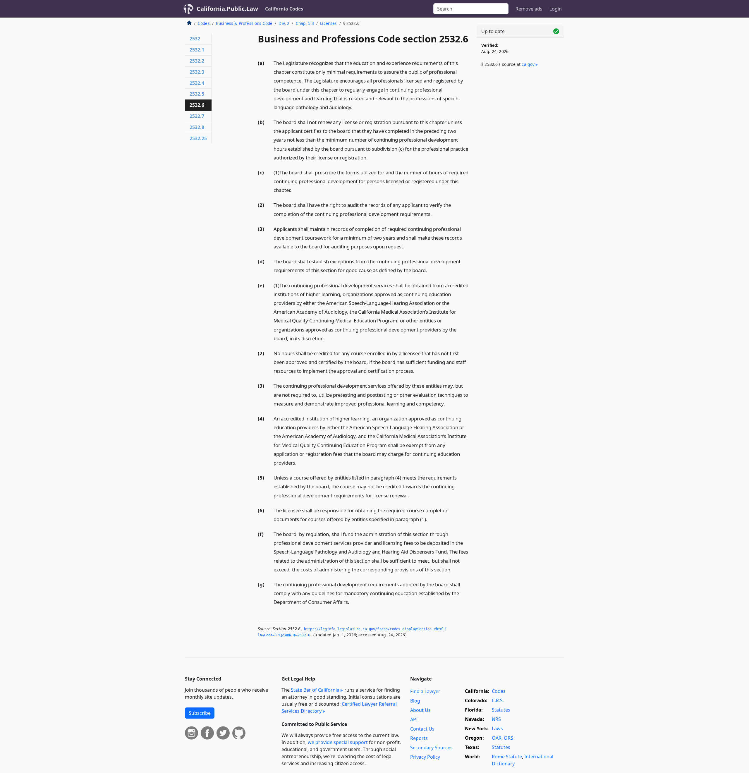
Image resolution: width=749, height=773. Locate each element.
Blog (415, 701)
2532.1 (197, 50)
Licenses (328, 23)
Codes (204, 23)
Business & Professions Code (244, 23)
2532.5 (197, 94)
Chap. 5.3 (305, 23)
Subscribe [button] (200, 713)
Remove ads (529, 9)
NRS (496, 719)
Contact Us (422, 729)
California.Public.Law (227, 9)
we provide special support (338, 742)
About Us (420, 710)
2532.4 (197, 83)
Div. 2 (284, 23)
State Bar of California (315, 690)
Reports (419, 738)
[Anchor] (355, 106)
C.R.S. (498, 700)
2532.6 (197, 105)
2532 (195, 38)
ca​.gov (528, 64)
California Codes (284, 9)
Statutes (501, 710)
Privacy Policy (425, 757)
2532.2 (197, 61)
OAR (496, 738)
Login (555, 9)
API (414, 719)
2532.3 (197, 72)
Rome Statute (507, 756)
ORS (508, 738)
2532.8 (197, 127)
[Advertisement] (520, 169)
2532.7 (197, 116)
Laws (497, 728)
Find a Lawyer (425, 691)
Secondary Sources (431, 747)
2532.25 (198, 138)
